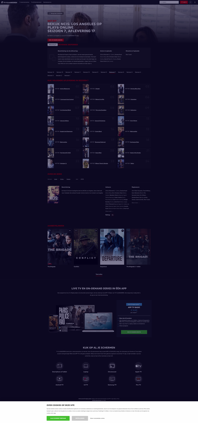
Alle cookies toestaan (58, 418)
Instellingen (79, 418)
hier (55, 413)
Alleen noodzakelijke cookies (97, 418)
